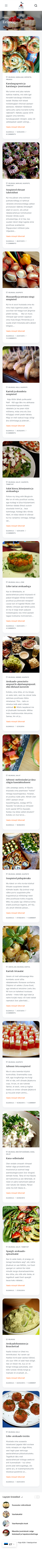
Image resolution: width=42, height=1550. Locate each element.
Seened (18, 677)
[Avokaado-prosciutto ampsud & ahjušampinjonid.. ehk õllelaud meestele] (21, 654)
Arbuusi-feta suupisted (18, 1066)
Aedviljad (12, 967)
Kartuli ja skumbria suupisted (16, 392)
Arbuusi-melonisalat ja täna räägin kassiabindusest (20, 781)
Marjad (19, 183)
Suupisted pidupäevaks (18, 878)
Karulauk (20, 77)
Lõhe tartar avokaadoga (18, 586)
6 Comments (11, 134)
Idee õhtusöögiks (23, 1152)
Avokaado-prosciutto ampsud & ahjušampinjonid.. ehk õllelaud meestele (21, 684)
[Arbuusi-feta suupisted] (21, 1039)
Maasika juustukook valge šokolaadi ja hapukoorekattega (25, 1532)
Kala (18, 387)
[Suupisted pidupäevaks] (21, 851)
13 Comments (11, 338)
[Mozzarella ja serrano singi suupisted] (21, 269)
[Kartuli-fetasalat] (21, 944)
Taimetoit (10, 185)
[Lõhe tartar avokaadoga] (21, 559)
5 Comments (11, 433)
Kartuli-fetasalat (15, 971)
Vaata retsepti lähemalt (15, 127)
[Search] (36, 5)
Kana (32, 1152)
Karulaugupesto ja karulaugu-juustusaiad (18, 85)
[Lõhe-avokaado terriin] (21, 1409)
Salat (18, 482)
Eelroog (11, 77)
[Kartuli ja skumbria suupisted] (21, 364)
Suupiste (26, 183)
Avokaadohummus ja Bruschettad (17, 1345)
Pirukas (9, 79)
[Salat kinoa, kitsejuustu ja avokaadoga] (21, 459)
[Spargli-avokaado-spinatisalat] (21, 1224)
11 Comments (11, 243)
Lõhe (22, 582)
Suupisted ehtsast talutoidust (15, 191)
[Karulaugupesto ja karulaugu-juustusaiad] (21, 54)
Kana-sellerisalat (15, 1158)
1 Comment (31, 918)
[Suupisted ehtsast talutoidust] (21, 160)
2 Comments (11, 533)
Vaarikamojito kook (20, 1523)
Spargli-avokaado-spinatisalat (16, 1252)
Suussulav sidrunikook (21, 1505)
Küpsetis (27, 77)
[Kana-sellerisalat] (21, 1129)
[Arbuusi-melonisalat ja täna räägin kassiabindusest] (21, 752)
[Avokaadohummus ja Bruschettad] (21, 1317)
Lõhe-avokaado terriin (18, 1436)
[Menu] (6, 5)
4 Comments (11, 628)
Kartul (27, 967)
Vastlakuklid (17, 1514)
